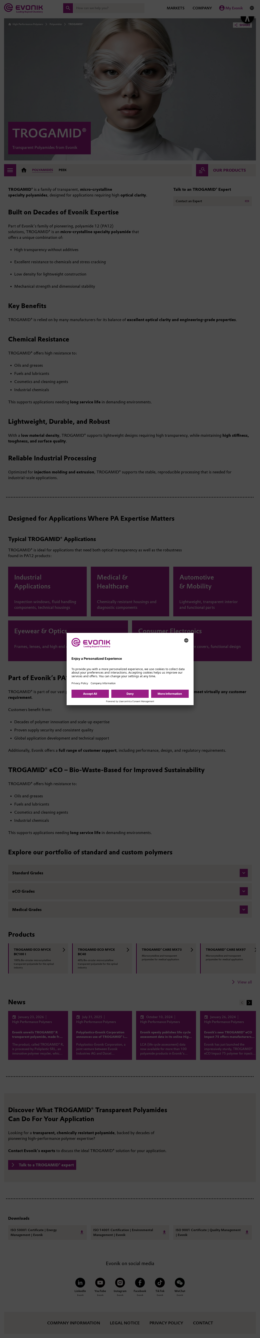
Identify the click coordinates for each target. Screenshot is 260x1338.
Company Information (103, 683)
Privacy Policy (80, 683)
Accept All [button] (90, 693)
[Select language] (186, 640)
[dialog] (130, 669)
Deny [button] (130, 693)
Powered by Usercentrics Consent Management (130, 701)
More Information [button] (170, 693)
